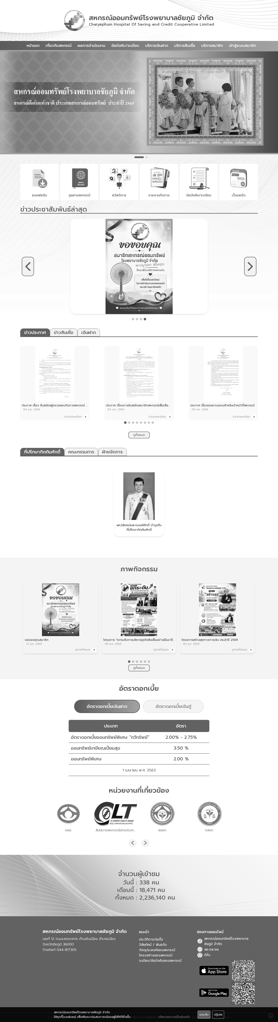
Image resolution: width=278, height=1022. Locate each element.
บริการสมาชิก (212, 45)
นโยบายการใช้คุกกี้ (144, 1017)
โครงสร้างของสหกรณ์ (155, 955)
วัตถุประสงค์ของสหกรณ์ (157, 950)
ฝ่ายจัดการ (112, 451)
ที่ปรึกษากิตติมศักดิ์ (42, 451)
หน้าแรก (33, 45)
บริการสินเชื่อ (184, 45)
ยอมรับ (204, 1014)
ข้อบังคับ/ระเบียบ (125, 45)
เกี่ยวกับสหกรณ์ (58, 45)
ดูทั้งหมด (139, 435)
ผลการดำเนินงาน (91, 45)
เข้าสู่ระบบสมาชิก (242, 45)
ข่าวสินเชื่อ (63, 332)
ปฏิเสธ (218, 1014)
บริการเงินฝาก (156, 45)
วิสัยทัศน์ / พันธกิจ (153, 944)
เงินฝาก (88, 332)
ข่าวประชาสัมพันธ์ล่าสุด (53, 209)
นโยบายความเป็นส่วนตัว (174, 1017)
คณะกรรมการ (81, 451)
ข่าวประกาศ (35, 332)
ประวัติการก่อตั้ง (151, 939)
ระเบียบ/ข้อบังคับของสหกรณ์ (160, 960)
